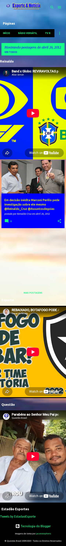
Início (6, 33)
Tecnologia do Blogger (35, 526)
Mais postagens (33, 293)
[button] (59, 221)
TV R (47, 33)
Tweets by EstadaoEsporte (18, 516)
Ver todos (10, 52)
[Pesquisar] (52, 7)
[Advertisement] (33, 256)
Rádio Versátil (27, 33)
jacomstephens (43, 534)
